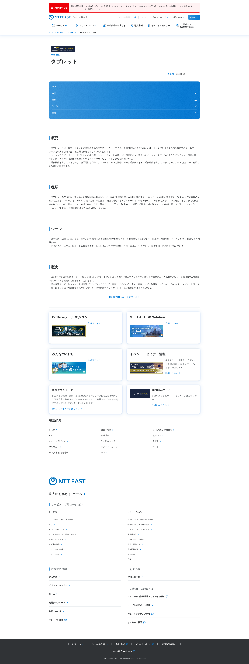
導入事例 (53, 577)
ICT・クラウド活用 (56, 529)
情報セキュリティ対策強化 (138, 524)
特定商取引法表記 (168, 644)
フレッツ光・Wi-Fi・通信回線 (61, 519)
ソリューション (72, 32)
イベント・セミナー (58, 585)
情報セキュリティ (56, 539)
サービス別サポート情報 (139, 605)
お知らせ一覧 (134, 577)
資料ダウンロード (159, 17)
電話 (50, 524)
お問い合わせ (177, 17)
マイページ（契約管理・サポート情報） (146, 596)
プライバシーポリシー (144, 644)
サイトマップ (76, 644)
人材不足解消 (133, 549)
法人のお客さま (80, 17)
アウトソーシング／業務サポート (62, 534)
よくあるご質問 (135, 622)
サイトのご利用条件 (98, 644)
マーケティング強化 (136, 539)
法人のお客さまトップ (56, 32)
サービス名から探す (57, 549)
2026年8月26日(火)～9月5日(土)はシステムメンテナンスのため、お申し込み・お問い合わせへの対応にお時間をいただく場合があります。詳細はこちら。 (140, 7)
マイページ (194, 17)
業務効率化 (132, 534)
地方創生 (131, 554)
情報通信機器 (54, 544)
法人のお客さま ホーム (65, 494)
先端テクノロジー (135, 559)
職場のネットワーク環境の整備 (140, 519)
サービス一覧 (54, 554)
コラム (144, 17)
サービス (53, 512)
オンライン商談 (56, 620)
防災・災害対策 (134, 544)
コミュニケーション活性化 (138, 529)
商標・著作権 (120, 644)
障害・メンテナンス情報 (139, 614)
